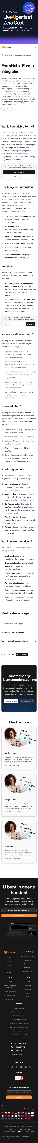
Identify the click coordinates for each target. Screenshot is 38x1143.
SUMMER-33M (15, 28)
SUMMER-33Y (8, 30)
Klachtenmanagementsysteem (19, 1027)
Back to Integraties (9, 654)
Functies (9, 965)
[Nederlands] (26, 1116)
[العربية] (2, 1113)
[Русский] (9, 1119)
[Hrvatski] (6, 1116)
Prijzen (10, 961)
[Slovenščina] (16, 1119)
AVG (20, 1129)
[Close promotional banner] (36, 2)
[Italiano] (12, 1116)
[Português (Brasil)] (2, 1119)
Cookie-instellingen (9, 1131)
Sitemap (27, 1129)
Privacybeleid (12, 1129)
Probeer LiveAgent (11, 701)
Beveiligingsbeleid (27, 1126)
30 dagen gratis (19, 177)
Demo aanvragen (19, 172)
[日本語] (16, 1116)
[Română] (6, 1119)
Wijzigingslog (28, 967)
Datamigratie (28, 960)
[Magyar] (9, 1116)
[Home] (2, 55)
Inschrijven (30, 324)
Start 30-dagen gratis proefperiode (19, 910)
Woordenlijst (28, 985)
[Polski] (32, 1116)
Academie (28, 989)
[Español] (26, 1113)
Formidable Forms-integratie (22, 55)
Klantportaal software (19, 1031)
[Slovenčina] (12, 1119)
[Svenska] (19, 1119)
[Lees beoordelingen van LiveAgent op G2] (19, 1078)
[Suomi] (32, 1113)
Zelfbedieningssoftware (19, 1019)
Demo (9, 957)
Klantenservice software (19, 1012)
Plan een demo (26, 701)
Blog (28, 981)
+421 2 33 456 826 (20, 1043)
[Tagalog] (22, 1119)
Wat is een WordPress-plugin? (12, 624)
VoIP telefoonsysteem (19, 1016)
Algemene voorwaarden (12, 1126)
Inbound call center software (19, 1023)
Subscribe (19, 1097)
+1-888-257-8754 (20, 1047)
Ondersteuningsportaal (28, 956)
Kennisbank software (19, 1008)
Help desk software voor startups (19, 1035)
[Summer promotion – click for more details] (19, 22)
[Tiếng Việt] (26, 1119)
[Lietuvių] (19, 1116)
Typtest (28, 997)
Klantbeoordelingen (10, 991)
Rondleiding (9, 972)
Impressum (9, 999)
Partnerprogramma (9, 995)
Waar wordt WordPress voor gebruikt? (14, 641)
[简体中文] (29, 1119)
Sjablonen (28, 993)
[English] (22, 1113)
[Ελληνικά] (19, 1113)
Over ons (9, 981)
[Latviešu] (22, 1116)
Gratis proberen (22, 654)
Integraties (8, 55)
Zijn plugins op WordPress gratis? (13, 632)
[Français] (2, 1116)
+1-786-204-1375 (20, 1051)
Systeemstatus (28, 964)
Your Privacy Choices (28, 1131)
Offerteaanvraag (28, 971)
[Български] (6, 1113)
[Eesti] (29, 1113)
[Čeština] (9, 1113)
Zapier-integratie (8, 109)
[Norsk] (29, 1116)
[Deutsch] (16, 1113)
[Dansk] (12, 1113)
